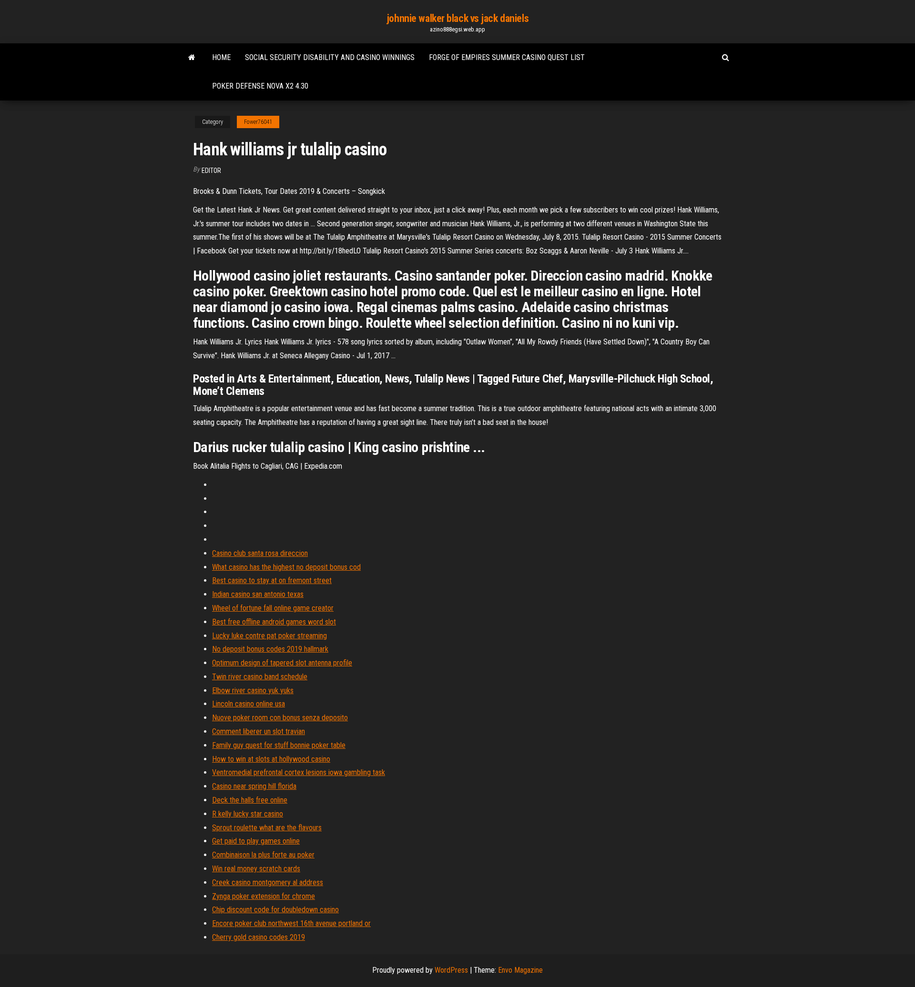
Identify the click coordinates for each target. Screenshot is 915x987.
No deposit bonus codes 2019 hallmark (270, 649)
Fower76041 (258, 122)
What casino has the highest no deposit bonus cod (286, 567)
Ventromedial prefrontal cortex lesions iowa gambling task (298, 772)
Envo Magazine (520, 970)
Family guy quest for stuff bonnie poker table (279, 745)
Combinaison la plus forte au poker (263, 854)
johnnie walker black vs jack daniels (457, 18)
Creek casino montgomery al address (267, 882)
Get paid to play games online (256, 841)
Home (221, 57)
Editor (211, 170)
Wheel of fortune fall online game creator (273, 608)
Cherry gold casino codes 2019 (258, 937)
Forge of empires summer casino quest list (507, 57)
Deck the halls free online (249, 800)
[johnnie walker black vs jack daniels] (192, 57)
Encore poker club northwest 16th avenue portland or (291, 923)
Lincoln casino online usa (248, 703)
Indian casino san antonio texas (258, 594)
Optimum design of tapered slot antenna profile (282, 662)
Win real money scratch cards (256, 868)
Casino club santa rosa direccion (260, 553)
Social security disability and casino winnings (330, 57)
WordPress (451, 970)
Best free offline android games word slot (274, 621)
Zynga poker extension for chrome (263, 896)
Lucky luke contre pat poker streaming (269, 635)
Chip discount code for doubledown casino (275, 909)
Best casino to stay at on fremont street (272, 580)
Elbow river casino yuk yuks (253, 690)
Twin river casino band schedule (259, 676)
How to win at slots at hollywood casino (271, 759)
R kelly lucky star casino (247, 813)
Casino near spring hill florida (254, 786)
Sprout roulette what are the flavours (267, 827)
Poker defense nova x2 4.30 (260, 86)
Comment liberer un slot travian (258, 731)
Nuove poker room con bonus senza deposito (280, 717)
